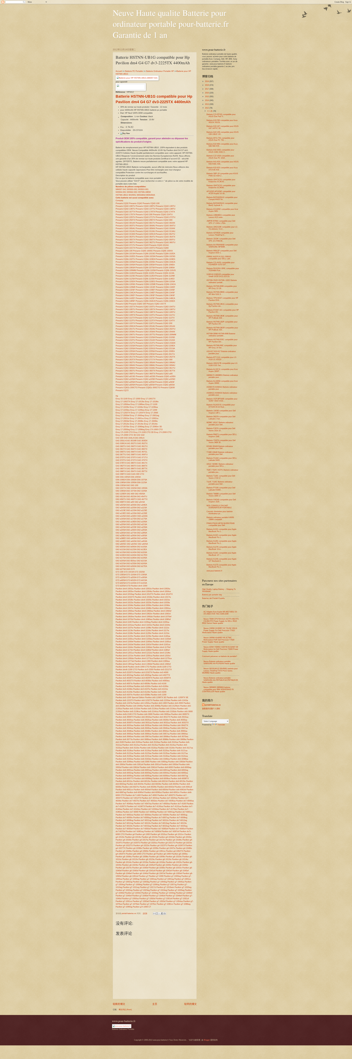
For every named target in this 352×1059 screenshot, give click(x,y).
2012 (207, 108)
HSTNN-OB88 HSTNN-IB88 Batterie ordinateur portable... (221, 335)
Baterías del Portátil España (213, 598)
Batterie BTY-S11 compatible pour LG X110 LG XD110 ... (221, 358)
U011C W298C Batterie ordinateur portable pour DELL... (220, 465)
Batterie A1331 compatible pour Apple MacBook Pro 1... (221, 530)
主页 (154, 1004)
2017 (207, 89)
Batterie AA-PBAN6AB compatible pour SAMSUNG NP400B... (222, 246)
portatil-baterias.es (213, 705)
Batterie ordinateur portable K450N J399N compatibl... (220, 518)
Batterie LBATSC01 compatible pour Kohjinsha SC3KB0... (221, 186)
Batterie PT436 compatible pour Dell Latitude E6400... (221, 489)
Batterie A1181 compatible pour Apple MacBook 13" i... (221, 554)
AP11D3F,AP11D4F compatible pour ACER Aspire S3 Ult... (221, 192)
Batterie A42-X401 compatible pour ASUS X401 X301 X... (220, 151)
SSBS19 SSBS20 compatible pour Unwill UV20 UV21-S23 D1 (220, 275)
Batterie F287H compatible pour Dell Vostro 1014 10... (221, 429)
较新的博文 (119, 1004)
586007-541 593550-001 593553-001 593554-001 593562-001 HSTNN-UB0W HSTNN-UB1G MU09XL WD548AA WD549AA (135, 192)
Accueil (119, 71)
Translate (221, 725)
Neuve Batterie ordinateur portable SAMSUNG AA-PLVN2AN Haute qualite (219, 662)
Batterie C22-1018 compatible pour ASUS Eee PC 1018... (220, 157)
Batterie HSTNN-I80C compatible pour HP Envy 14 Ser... (222, 346)
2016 (207, 93)
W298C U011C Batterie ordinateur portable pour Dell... (220, 423)
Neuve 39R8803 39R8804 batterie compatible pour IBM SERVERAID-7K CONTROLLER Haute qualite (218, 689)
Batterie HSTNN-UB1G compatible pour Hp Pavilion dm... (222, 305)
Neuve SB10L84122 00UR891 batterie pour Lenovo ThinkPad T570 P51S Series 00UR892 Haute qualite (220, 671)
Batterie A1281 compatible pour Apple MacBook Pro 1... (221, 542)
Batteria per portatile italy (212, 595)
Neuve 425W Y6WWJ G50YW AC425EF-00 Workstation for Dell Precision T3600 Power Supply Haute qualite (220, 649)
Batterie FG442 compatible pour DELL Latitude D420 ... (222, 459)
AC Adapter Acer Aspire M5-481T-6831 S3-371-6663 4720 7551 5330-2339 (220, 613)
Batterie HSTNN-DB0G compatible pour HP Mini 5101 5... (222, 293)
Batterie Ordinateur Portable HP (160, 71)
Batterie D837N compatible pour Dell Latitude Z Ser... (221, 418)
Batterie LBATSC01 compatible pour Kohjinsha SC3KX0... (221, 181)
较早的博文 (190, 1004)
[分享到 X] (159, 913)
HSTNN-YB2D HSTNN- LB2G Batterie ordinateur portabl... (222, 281)
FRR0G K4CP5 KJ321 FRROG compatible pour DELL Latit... (219, 258)
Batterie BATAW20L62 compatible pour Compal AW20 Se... (222, 198)
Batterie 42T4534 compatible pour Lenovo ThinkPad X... (220, 234)
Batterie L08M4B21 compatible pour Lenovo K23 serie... (221, 216)
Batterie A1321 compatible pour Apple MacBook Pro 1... (221, 536)
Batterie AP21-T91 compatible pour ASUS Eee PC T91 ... (220, 139)
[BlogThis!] (157, 913)
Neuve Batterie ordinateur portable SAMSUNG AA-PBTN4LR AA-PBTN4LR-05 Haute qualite (220, 680)
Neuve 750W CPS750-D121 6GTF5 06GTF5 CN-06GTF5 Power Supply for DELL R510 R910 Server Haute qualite (220, 621)
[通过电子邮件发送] (154, 913)
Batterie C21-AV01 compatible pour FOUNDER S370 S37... (220, 263)
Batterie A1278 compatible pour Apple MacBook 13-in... (221, 548)
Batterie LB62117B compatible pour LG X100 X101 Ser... (222, 364)
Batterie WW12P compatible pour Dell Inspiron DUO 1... (222, 252)
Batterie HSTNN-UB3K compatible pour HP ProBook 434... (222, 317)
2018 (207, 85)
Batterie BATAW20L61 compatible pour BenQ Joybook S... (222, 204)
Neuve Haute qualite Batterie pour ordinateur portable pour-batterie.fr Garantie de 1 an (171, 23)
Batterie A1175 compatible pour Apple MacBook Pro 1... (221, 566)
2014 (207, 100)
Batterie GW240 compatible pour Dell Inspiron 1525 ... (221, 501)
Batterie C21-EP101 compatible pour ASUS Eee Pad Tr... (221, 115)
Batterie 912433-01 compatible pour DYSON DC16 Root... (221, 406)
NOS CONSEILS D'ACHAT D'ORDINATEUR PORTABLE (219, 507)
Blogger (207, 1040)
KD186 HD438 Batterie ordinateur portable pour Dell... (220, 447)
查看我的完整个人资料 (211, 709)
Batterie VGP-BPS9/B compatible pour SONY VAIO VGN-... (222, 400)
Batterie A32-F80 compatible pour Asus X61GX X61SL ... (222, 121)
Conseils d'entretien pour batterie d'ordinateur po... (220, 512)
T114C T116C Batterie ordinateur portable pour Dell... (219, 483)
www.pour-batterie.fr (214, 571)
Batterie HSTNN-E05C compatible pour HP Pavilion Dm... (222, 341)
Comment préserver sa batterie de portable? (219, 656)
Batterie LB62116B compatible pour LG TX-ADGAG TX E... (222, 228)
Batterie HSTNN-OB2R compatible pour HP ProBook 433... (222, 329)
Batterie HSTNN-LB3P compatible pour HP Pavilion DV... (222, 323)
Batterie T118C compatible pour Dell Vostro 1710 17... (221, 477)
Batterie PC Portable (134, 71)
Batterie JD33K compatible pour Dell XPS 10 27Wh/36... (221, 240)
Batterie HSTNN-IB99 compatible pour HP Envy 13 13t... (222, 287)
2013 (207, 104)
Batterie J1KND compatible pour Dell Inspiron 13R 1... (221, 412)
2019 (207, 81)
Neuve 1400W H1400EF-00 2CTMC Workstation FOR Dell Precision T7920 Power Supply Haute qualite (218, 640)
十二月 (210, 111)
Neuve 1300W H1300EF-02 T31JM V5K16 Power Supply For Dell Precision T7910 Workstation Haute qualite (219, 630)
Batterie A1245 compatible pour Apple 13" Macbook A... (221, 560)
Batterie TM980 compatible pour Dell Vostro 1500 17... (221, 495)
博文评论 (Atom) (125, 1010)
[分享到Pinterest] (164, 913)
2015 (207, 96)
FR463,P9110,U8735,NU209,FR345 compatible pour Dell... (221, 524)
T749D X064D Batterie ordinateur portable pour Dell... (220, 453)
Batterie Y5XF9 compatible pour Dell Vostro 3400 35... (221, 441)
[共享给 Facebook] (162, 913)
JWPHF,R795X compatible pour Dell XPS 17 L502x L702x (221, 222)
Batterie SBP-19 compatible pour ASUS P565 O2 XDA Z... (222, 174)
